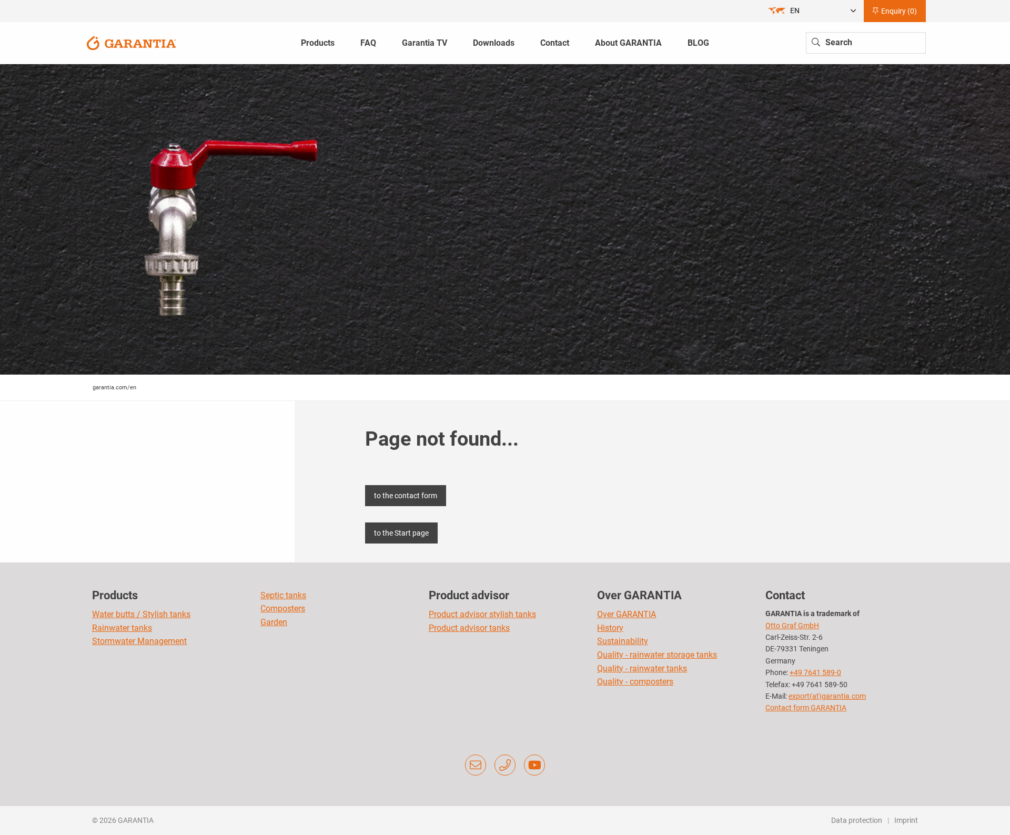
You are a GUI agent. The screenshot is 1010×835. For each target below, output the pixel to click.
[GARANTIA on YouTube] (534, 765)
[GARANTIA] (131, 42)
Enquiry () (898, 11)
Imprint (906, 820)
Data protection (856, 820)
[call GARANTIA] (505, 765)
